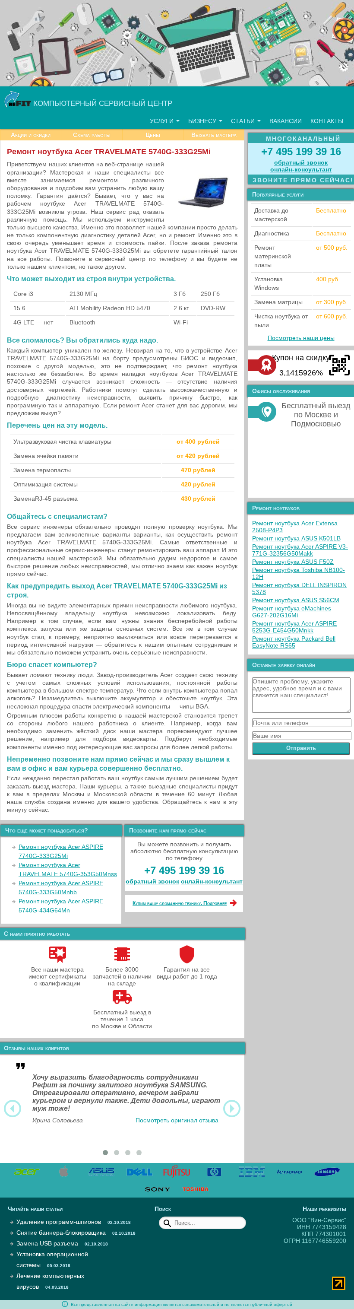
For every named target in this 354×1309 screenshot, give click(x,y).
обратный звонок (152, 881)
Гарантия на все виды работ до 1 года (187, 973)
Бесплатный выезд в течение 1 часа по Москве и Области (122, 1019)
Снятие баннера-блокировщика (61, 1232)
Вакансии (285, 121)
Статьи (243, 121)
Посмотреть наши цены (301, 337)
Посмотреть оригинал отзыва (177, 1120)
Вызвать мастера (214, 134)
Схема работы (92, 134)
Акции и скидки (31, 134)
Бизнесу (203, 121)
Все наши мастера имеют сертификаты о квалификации (57, 976)
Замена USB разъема (47, 1243)
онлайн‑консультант (212, 881)
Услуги (162, 121)
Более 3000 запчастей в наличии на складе (122, 976)
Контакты (326, 121)
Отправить (301, 748)
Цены (152, 134)
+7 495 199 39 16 (184, 870)
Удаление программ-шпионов (58, 1221)
